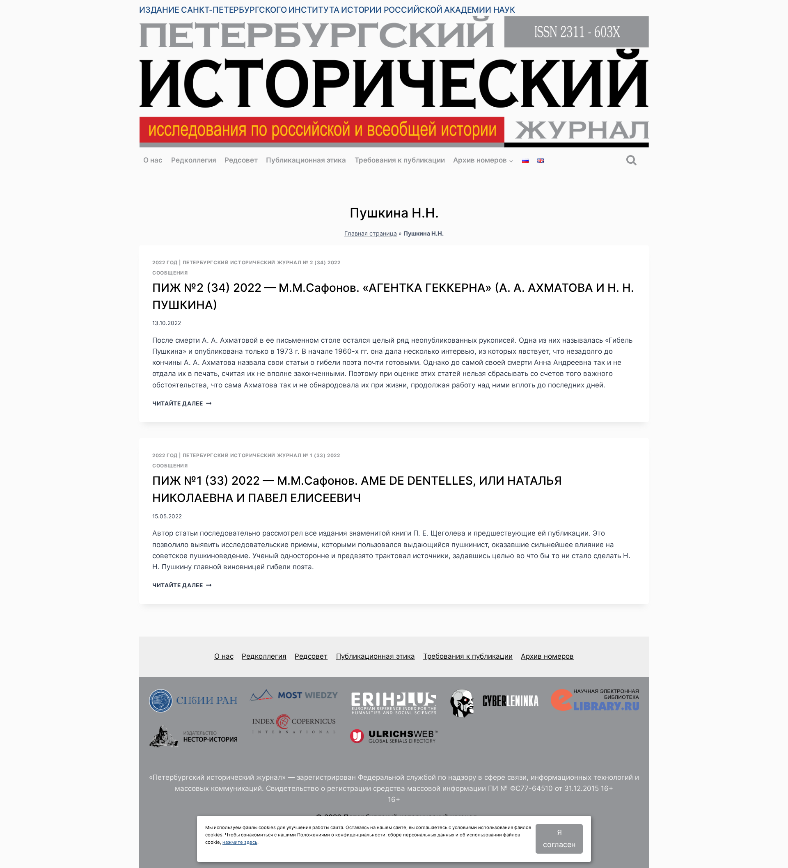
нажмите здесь (239, 842)
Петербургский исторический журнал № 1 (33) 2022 (261, 455)
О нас (153, 160)
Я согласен (559, 838)
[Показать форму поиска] (631, 160)
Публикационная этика (306, 160)
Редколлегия (193, 160)
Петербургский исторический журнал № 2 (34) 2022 (262, 262)
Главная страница (370, 233)
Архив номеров (547, 656)
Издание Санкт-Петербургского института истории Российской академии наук (327, 10)
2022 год (165, 262)
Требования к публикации (400, 160)
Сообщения (170, 273)
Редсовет (241, 160)
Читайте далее (181, 403)
